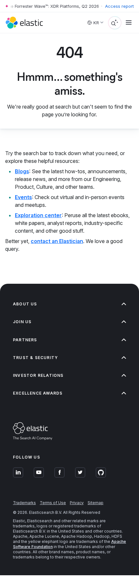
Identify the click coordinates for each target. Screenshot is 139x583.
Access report (119, 6)
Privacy (77, 502)
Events (23, 197)
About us (25, 304)
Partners (25, 339)
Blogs (22, 171)
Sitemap (95, 502)
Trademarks (24, 502)
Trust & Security (35, 357)
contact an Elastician (57, 241)
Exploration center (38, 215)
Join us (22, 321)
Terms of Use (53, 502)
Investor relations (38, 375)
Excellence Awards (37, 393)
